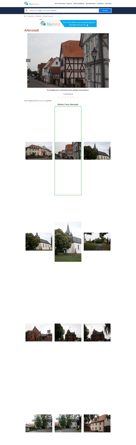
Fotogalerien (30, 16)
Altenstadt (38, 16)
